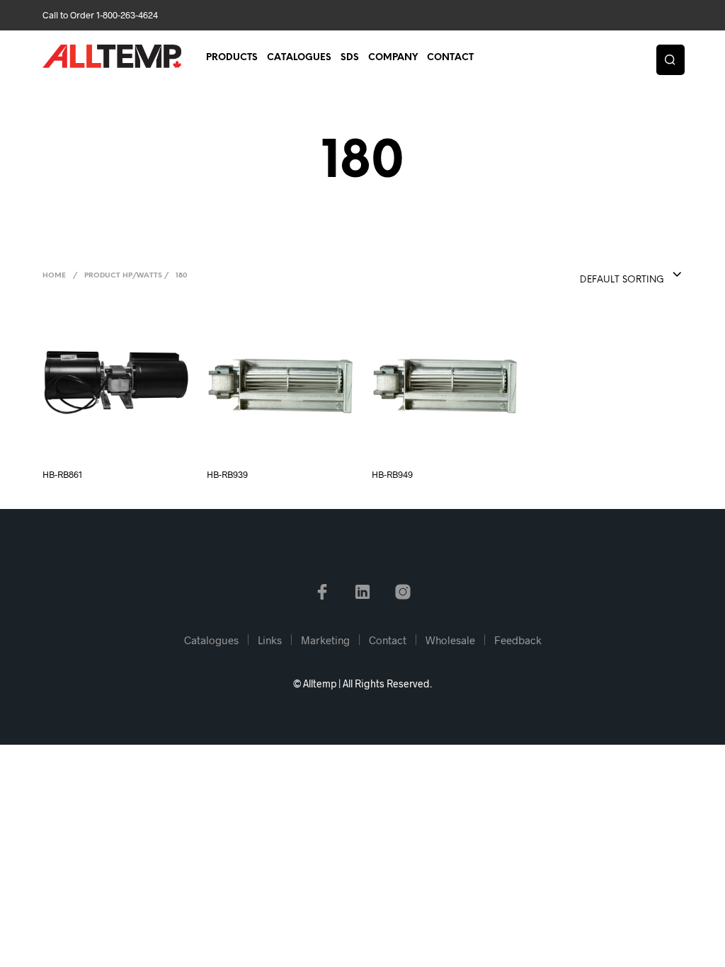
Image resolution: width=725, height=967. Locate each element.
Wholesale (450, 640)
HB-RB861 (62, 474)
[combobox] (603, 275)
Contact (450, 57)
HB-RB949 (392, 474)
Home (54, 276)
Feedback (518, 640)
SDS (350, 57)
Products (232, 57)
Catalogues (299, 57)
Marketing (325, 640)
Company (393, 57)
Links (270, 640)
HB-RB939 (227, 474)
